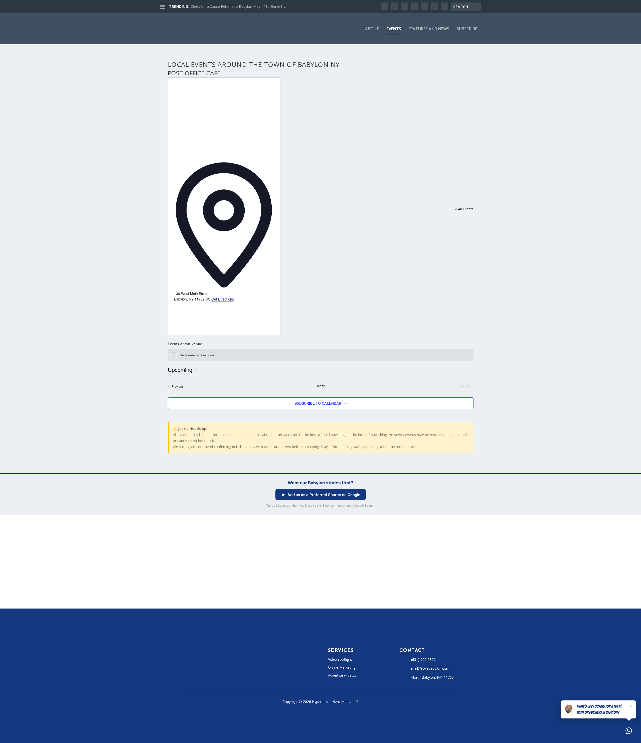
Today (320, 386)
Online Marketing (342, 667)
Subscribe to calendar (317, 403)
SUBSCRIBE (467, 29)
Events (394, 29)
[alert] (320, 355)
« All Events (464, 209)
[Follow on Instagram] (207, 672)
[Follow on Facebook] (187, 672)
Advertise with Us (342, 675)
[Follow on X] (197, 672)
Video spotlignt (340, 659)
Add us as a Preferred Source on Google (323, 494)
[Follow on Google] (247, 672)
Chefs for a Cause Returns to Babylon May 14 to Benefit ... (238, 6)
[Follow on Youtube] (227, 672)
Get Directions (222, 299)
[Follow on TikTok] (217, 672)
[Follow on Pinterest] (237, 672)
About (372, 29)
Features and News (429, 29)
